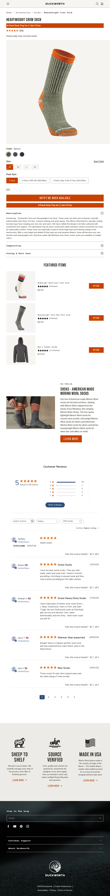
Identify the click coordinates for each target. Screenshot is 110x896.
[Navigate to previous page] (35, 697)
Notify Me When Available (55, 198)
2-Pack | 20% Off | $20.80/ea (34, 180)
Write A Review (55, 505)
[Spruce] (8, 154)
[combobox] (47, 521)
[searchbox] (20, 521)
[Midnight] (22, 154)
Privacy (53, 890)
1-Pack (12, 180)
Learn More (71, 439)
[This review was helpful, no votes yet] (91, 554)
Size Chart (99, 161)
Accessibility (43, 890)
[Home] (55, 4)
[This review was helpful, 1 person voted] (91, 587)
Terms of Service (65, 890)
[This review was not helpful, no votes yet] (96, 554)
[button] (8, 3)
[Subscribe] (100, 818)
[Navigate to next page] (74, 697)
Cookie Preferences (63, 886)
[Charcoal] (15, 154)
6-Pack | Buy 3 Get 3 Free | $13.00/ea (70, 180)
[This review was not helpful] (96, 657)
